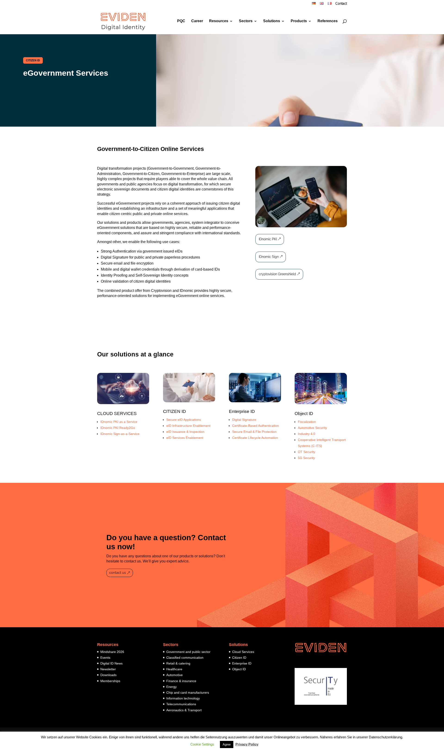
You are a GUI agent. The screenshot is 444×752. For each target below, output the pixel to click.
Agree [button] (227, 744)
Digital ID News (111, 663)
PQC (181, 21)
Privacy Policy (246, 744)
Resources (218, 21)
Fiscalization (307, 422)
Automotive (174, 675)
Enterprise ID (242, 411)
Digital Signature (244, 419)
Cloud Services (243, 652)
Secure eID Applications (183, 419)
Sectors (246, 21)
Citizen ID (239, 657)
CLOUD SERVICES (117, 413)
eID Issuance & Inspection (185, 432)
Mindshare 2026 (112, 652)
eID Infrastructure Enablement (188, 425)
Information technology (183, 698)
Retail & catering (178, 663)
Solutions (271, 21)
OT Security (306, 452)
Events (105, 657)
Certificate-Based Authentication (255, 425)
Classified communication (185, 657)
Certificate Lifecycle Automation (255, 438)
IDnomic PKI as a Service (118, 422)
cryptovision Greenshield (277, 274)
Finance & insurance (181, 681)
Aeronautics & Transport (184, 710)
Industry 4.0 (306, 434)
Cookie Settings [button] (202, 744)
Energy (171, 687)
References (328, 21)
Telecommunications (181, 704)
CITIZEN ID (33, 60)
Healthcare (174, 669)
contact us (117, 573)
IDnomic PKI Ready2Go (117, 428)
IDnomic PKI (268, 239)
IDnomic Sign (269, 257)
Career (197, 21)
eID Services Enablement (184, 438)
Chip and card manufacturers (187, 692)
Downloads (108, 675)
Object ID (304, 413)
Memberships (110, 681)
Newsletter (108, 669)
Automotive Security (312, 428)
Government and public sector (188, 652)
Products (299, 21)
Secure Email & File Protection (254, 432)
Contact (341, 4)
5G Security (306, 458)
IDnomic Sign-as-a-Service (119, 434)
